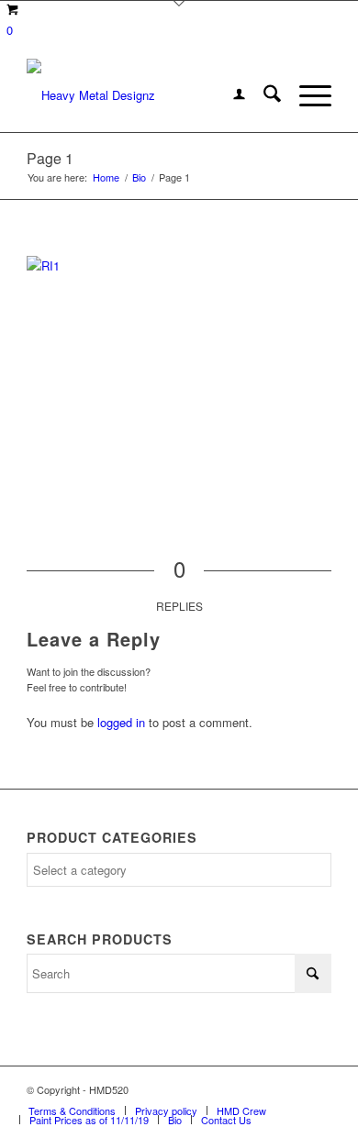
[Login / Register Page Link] (230, 95)
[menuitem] (230, 95)
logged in (121, 722)
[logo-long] (148, 95)
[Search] (263, 95)
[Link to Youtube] (317, 1089)
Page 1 (50, 158)
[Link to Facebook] (262, 1089)
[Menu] (306, 95)
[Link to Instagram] (290, 1089)
